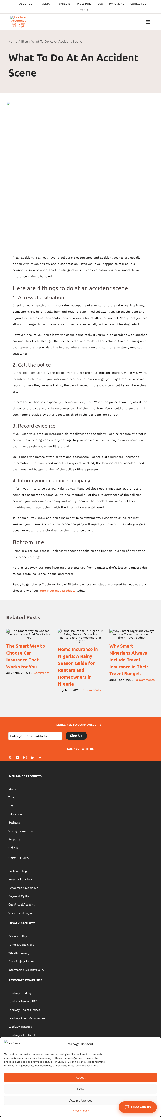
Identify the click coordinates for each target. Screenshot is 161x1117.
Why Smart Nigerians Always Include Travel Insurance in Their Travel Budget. (126, 634)
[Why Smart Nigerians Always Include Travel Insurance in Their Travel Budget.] (132, 634)
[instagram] (25, 757)
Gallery (34, 634)
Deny (80, 1089)
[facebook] (40, 757)
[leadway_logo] (18, 17)
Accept (80, 1077)
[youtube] (17, 757)
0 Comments (40, 672)
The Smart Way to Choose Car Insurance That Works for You (23, 634)
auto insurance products (57, 590)
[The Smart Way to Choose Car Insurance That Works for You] (29, 634)
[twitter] (10, 757)
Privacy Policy (80, 1110)
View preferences (80, 1100)
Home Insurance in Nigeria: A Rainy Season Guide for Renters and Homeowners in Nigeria (74, 636)
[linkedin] (32, 757)
